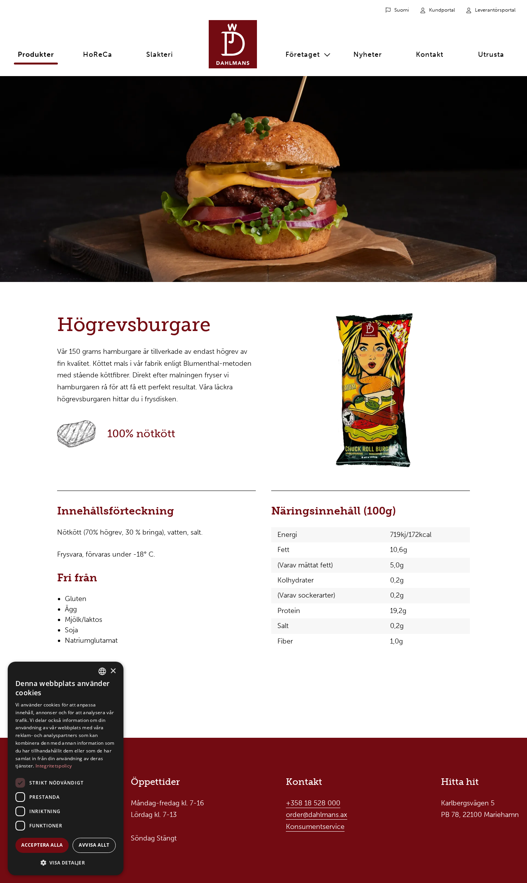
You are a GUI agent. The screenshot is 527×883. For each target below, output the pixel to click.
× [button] (113, 671)
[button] (65, 863)
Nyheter (367, 54)
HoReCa (97, 54)
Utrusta (491, 54)
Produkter (36, 54)
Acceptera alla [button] (42, 845)
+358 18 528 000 (313, 803)
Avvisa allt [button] (94, 845)
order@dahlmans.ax (316, 814)
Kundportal (442, 10)
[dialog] (65, 768)
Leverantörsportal (495, 10)
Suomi (401, 10)
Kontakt (429, 54)
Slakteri (159, 54)
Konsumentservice (315, 826)
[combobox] (102, 671)
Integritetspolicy (53, 765)
